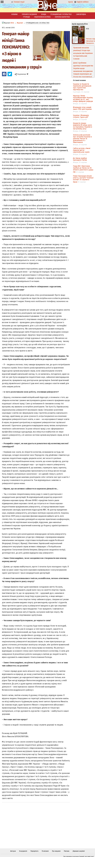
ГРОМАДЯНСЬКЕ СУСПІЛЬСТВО (61, 14)
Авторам (13, 851)
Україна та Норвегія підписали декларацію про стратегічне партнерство (82, 87)
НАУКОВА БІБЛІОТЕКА (62, 17)
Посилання (45, 851)
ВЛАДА (43, 14)
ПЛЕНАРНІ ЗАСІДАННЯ (29, 14)
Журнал (20, 23)
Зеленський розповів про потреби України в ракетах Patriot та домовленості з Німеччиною (82, 138)
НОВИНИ (14, 14)
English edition (82, 2)
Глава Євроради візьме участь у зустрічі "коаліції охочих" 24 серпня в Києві (83, 179)
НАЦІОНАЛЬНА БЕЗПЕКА (42, 17)
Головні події (18, 2)
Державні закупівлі (79, 851)
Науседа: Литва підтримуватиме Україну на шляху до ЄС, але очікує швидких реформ (83, 98)
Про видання (56, 851)
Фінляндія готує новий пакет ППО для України (82, 108)
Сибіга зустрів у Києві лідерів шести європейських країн (81, 150)
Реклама (66, 851)
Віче (12, 23)
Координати (23, 851)
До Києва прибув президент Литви (80, 159)
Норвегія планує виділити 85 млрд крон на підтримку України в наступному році (82, 126)
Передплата (34, 851)
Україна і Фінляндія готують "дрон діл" (81, 116)
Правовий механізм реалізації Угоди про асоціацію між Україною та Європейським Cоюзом (83, 53)
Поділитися (21, 74)
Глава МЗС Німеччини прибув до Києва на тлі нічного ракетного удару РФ (83, 169)
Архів (70, 2)
